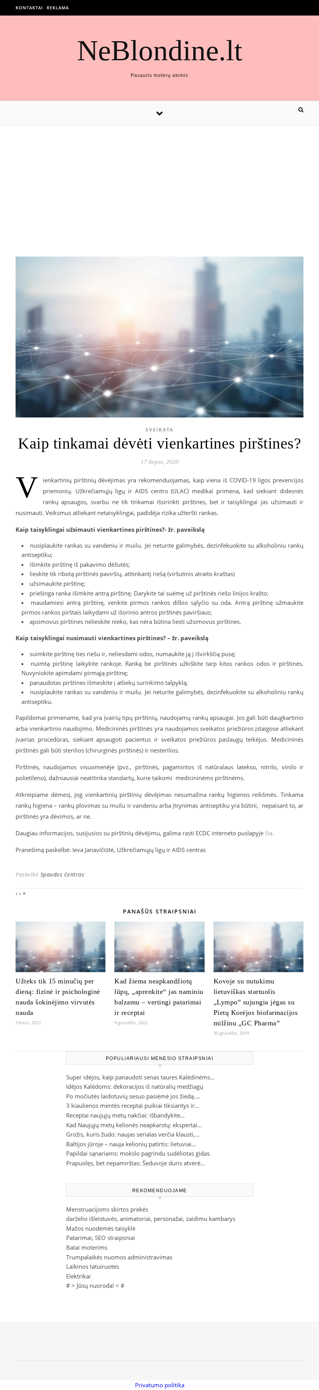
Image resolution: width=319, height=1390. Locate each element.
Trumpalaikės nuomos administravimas (119, 1257)
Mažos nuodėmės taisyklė (100, 1228)
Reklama (58, 7)
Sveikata (159, 429)
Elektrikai (78, 1276)
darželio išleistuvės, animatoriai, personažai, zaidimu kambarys (150, 1218)
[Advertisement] (159, 182)
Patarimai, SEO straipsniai (100, 1238)
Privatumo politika (159, 1385)
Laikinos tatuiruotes (92, 1266)
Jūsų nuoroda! (95, 1285)
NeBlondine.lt (159, 50)
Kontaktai (29, 7)
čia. (269, 833)
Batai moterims (86, 1247)
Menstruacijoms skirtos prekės (107, 1209)
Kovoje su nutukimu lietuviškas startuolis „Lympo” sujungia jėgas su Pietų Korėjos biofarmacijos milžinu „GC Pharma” (256, 1002)
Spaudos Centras (62, 874)
